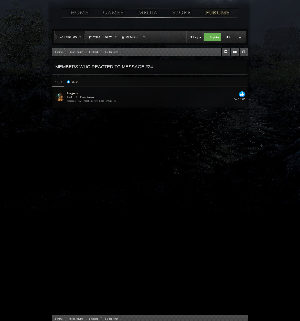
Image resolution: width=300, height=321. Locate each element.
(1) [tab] (58, 82)
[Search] (240, 37)
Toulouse (90, 97)
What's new (102, 37)
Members (133, 37)
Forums (70, 37)
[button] (81, 37)
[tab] (73, 82)
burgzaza (72, 93)
